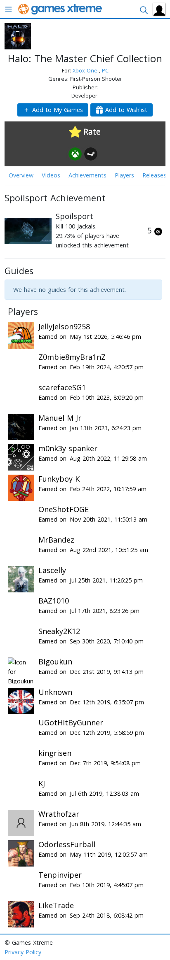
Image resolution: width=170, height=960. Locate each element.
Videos (51, 175)
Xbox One (86, 70)
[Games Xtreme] (61, 8)
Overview (21, 175)
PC (105, 70)
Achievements (87, 175)
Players (124, 175)
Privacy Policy (23, 952)
